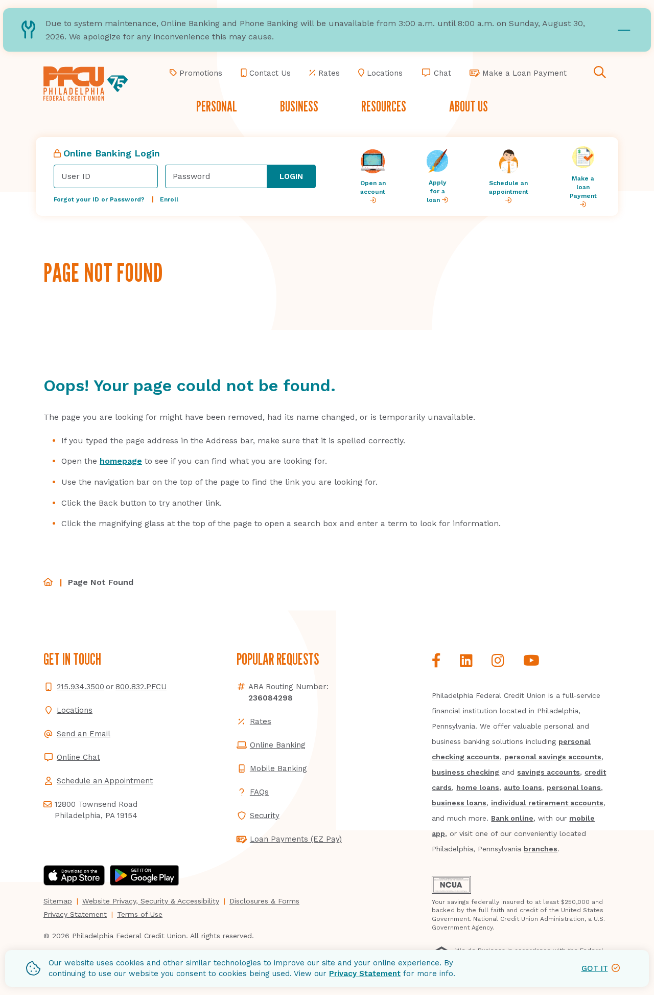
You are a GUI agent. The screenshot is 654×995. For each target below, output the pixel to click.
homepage (121, 461)
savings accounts (548, 772)
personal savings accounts (552, 757)
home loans (477, 787)
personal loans (574, 787)
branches (540, 849)
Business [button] (299, 106)
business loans (459, 803)
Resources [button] (383, 106)
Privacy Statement (365, 973)
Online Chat (78, 757)
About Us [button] (468, 106)
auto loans (523, 787)
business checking (465, 772)
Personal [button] (216, 106)
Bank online (512, 818)
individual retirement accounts (547, 803)
